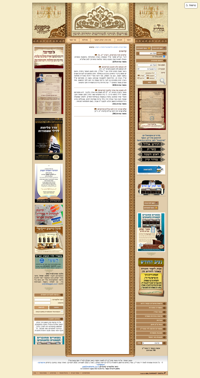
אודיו (142, 76)
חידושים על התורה (106, 47)
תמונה (151, 76)
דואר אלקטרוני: (57, 300)
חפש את (161, 65)
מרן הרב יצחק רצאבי (102, 40)
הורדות (159, 320)
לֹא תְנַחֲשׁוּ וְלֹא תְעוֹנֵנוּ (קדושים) (114, 67)
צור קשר (72, 40)
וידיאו (142, 78)
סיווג (163, 73)
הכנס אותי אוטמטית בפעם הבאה (48, 312)
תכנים (119, 40)
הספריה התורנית (155, 308)
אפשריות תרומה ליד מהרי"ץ (151, 329)
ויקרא (97, 47)
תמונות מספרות (156, 333)
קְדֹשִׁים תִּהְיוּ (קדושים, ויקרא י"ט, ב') (112, 55)
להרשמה (41, 307)
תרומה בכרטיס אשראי (153, 316)
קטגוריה (161, 69)
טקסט (152, 78)
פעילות (85, 40)
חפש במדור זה (157, 57)
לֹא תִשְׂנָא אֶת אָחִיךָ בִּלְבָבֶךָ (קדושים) (112, 90)
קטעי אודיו (158, 312)
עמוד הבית (122, 47)
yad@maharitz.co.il (90, 367)
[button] (191, 5)
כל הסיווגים (150, 73)
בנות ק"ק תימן (156, 325)
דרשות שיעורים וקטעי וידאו (151, 303)
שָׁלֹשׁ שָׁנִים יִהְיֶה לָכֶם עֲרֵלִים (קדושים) (112, 109)
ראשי (129, 40)
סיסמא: (60, 303)
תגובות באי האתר (155, 337)
